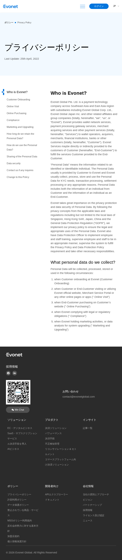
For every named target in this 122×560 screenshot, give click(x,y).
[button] (82, 6)
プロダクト (51, 419)
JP (114, 6)
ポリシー (8, 22)
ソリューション (16, 419)
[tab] (21, 92)
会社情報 (88, 486)
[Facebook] (8, 373)
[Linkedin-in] (14, 373)
